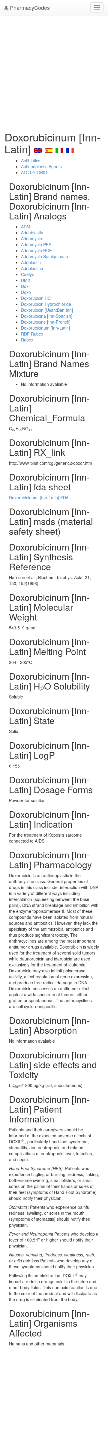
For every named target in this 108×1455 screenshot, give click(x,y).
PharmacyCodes (29, 7)
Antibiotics (30, 160)
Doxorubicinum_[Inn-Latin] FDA (38, 497)
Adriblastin (31, 262)
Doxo (26, 292)
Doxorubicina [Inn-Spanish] (46, 316)
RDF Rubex (32, 334)
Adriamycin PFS (36, 244)
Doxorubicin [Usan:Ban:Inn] (47, 310)
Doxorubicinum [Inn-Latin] (45, 328)
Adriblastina (32, 268)
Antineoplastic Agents (41, 166)
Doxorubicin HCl (36, 298)
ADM (25, 227)
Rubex (27, 340)
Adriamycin (31, 238)
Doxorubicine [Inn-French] (45, 322)
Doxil (25, 286)
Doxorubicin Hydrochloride (46, 304)
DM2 (25, 280)
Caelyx (27, 274)
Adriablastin (32, 233)
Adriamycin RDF (36, 250)
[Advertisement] (54, 71)
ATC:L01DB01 (34, 172)
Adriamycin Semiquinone (44, 256)
